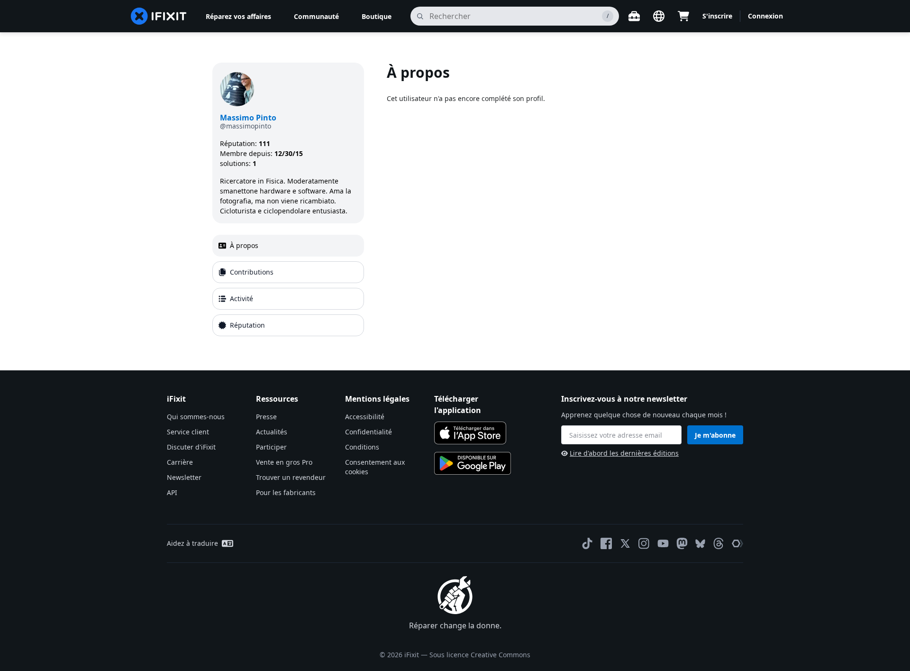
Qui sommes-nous (196, 416)
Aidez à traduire (192, 543)
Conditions (362, 446)
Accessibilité (364, 416)
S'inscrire (717, 15)
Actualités (271, 431)
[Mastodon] (682, 543)
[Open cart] (683, 16)
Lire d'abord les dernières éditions (624, 453)
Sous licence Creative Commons (479, 654)
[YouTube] (663, 543)
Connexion (765, 15)
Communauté (316, 16)
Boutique (376, 16)
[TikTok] (587, 543)
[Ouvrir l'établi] (634, 16)
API (172, 492)
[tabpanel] (542, 201)
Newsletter (184, 477)
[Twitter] (625, 543)
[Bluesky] (700, 544)
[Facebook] (606, 543)
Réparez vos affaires (238, 16)
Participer (271, 446)
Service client (188, 431)
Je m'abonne (715, 435)
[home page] (159, 16)
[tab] (288, 246)
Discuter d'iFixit (191, 446)
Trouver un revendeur (291, 477)
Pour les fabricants (286, 492)
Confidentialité (368, 431)
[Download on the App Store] (470, 433)
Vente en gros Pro (284, 462)
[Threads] (718, 543)
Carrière (180, 462)
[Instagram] (644, 543)
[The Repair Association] (737, 543)
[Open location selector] (658, 16)
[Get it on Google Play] (472, 463)
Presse (266, 416)
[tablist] (288, 285)
